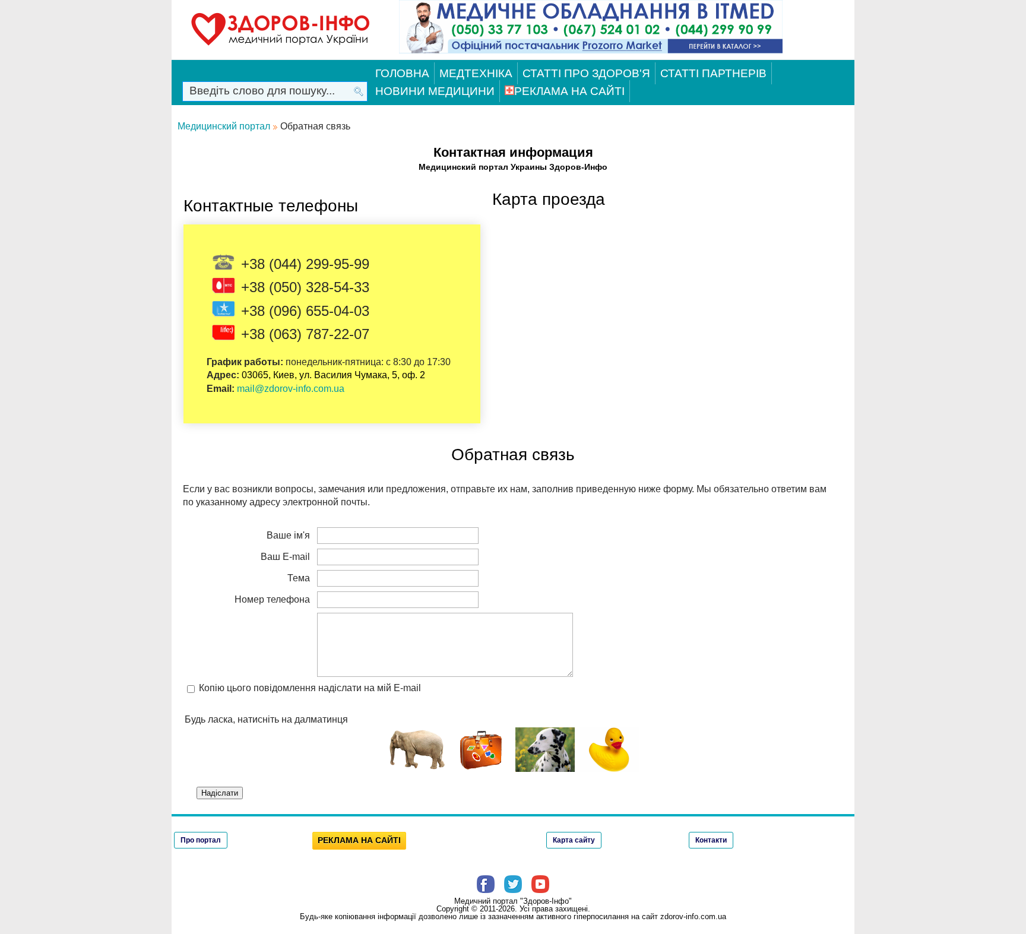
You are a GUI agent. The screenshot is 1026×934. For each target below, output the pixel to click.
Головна (402, 73)
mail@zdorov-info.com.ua (290, 389)
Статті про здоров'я (586, 73)
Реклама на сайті (569, 91)
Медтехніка (475, 73)
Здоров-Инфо (578, 167)
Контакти (711, 840)
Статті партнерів (713, 73)
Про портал (200, 840)
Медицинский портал (224, 126)
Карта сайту (574, 840)
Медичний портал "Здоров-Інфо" (513, 901)
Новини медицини (435, 91)
